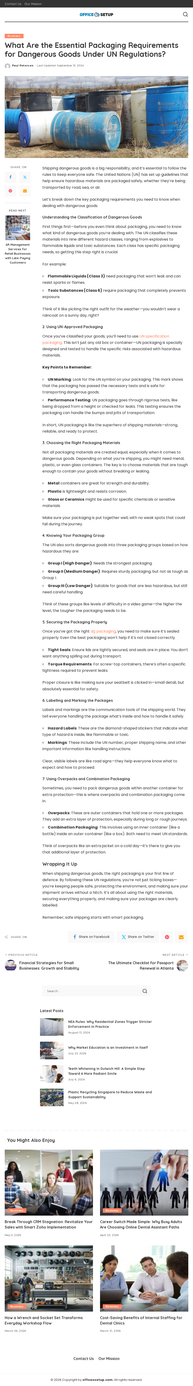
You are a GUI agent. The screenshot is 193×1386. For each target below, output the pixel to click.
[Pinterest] (10, 191)
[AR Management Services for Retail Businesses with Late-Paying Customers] (17, 227)
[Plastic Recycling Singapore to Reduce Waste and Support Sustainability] (52, 1097)
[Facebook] (10, 177)
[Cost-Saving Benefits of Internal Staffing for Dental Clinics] (144, 1278)
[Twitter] (25, 177)
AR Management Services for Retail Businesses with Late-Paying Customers (18, 253)
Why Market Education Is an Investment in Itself (108, 1047)
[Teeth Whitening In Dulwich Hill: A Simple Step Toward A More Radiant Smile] (52, 1074)
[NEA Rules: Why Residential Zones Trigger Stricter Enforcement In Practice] (52, 1027)
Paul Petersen (22, 65)
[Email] (25, 191)
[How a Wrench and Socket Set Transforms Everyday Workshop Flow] (49, 1278)
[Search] (185, 15)
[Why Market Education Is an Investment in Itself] (52, 1050)
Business (14, 36)
